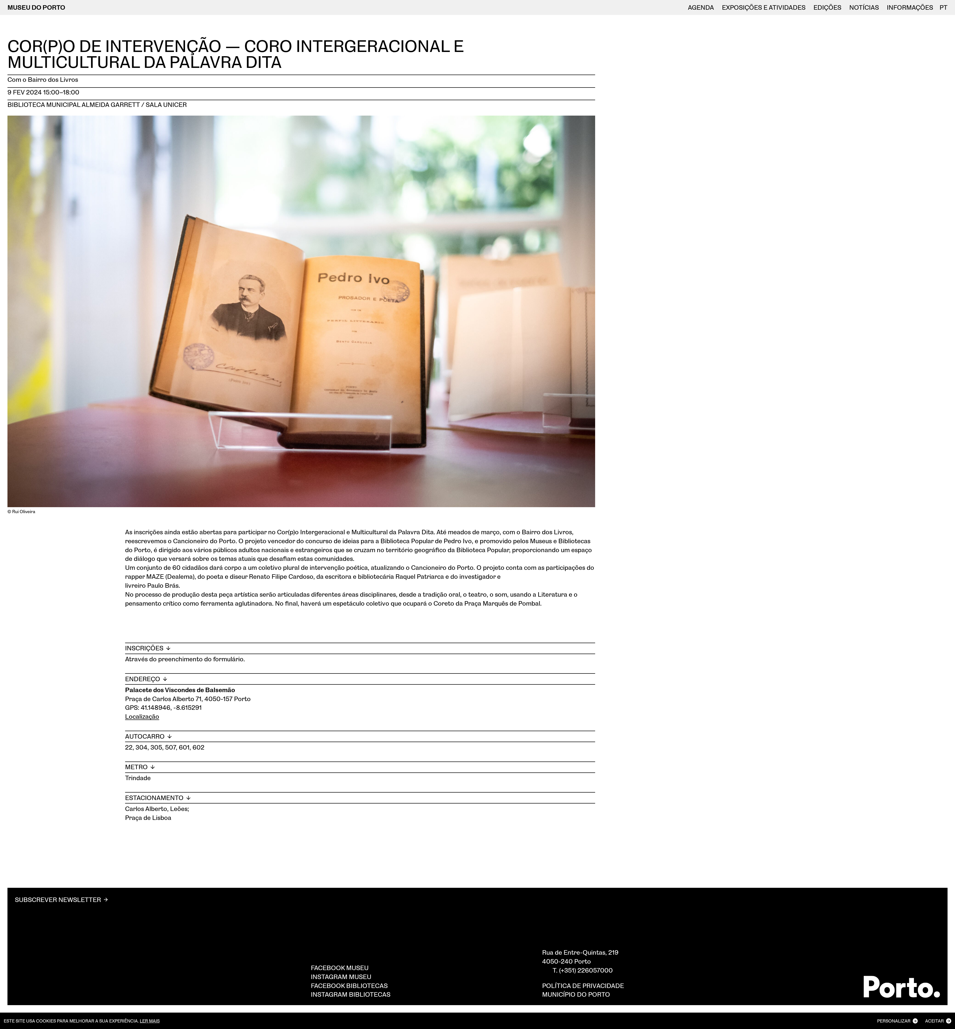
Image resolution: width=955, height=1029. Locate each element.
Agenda (701, 7)
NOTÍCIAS (864, 7)
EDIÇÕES (827, 7)
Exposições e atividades (764, 7)
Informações (910, 7)
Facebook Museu (340, 967)
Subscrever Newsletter (58, 899)
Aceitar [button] (934, 1021)
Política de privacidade (583, 985)
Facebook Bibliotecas (349, 985)
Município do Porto (576, 994)
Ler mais (150, 1020)
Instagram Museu (341, 976)
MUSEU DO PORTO (36, 7)
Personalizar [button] (893, 1021)
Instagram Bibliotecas (350, 994)
